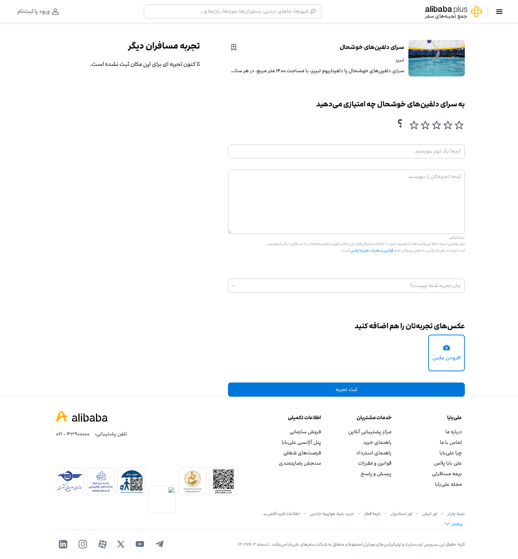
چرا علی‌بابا (450, 452)
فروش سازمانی (305, 431)
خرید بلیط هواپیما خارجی (332, 513)
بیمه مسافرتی (447, 473)
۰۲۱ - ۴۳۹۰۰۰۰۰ (73, 433)
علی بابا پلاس (448, 463)
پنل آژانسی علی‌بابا (301, 442)
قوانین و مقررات (374, 463)
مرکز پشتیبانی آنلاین (369, 431)
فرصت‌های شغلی (302, 452)
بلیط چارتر (456, 513)
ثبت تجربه (346, 389)
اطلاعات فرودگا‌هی (283, 513)
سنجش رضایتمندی (300, 463)
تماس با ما (451, 442)
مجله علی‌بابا (448, 484)
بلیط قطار (372, 513)
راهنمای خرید (377, 442)
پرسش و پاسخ (375, 473)
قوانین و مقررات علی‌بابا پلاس (371, 250)
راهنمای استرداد (373, 452)
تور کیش (429, 513)
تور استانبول (401, 513)
